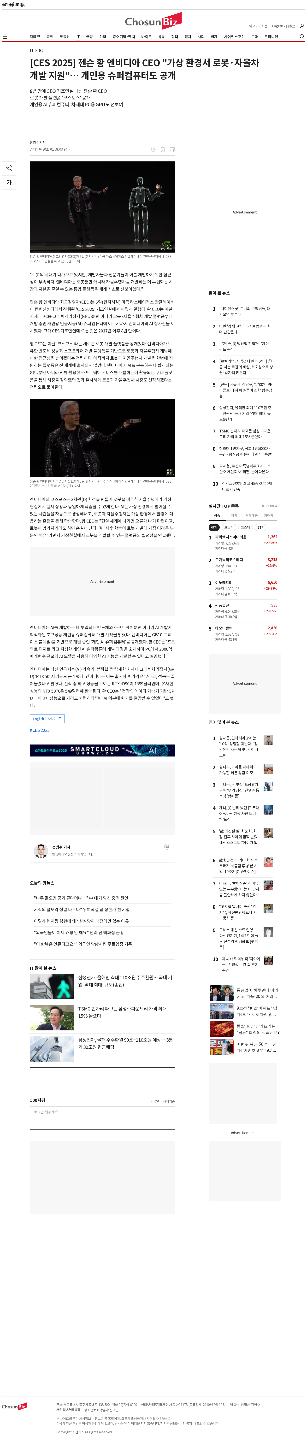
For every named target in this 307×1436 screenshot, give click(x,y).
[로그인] (302, 26)
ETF (260, 527)
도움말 (154, 1101)
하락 (234, 516)
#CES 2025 (40, 730)
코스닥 (245, 527)
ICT (42, 50)
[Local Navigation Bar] (5, 37)
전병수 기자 (37, 142)
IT (32, 50)
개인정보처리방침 (68, 1410)
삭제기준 (169, 1101)
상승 (217, 516)
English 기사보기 (45, 719)
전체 (214, 527)
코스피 (229, 527)
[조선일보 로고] (13, 4)
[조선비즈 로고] (153, 21)
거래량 (268, 516)
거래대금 (251, 516)
